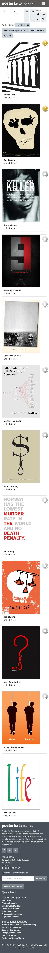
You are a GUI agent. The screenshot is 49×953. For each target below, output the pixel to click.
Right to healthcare (10, 917)
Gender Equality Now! (11, 906)
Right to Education (10, 911)
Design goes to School (11, 933)
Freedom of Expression (12, 914)
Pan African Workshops (12, 927)
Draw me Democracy (11, 930)
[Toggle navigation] (43, 3)
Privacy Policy (21, 947)
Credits (31, 947)
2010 (6, 35)
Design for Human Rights (13, 938)
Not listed (22, 25)
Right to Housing (9, 903)
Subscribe (40, 878)
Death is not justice (10, 909)
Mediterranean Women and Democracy (19, 924)
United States (36, 30)
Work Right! (7, 900)
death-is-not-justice (13, 30)
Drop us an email (14, 886)
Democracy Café (9, 935)
